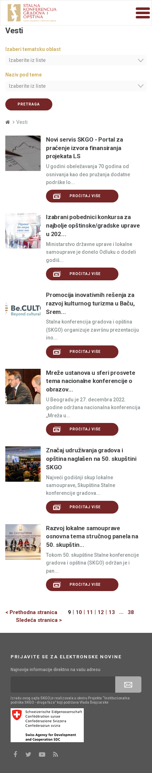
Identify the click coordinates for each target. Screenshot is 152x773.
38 (131, 612)
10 (79, 612)
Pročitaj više (85, 196)
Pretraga (29, 104)
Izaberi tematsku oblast (33, 49)
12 (101, 612)
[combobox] (76, 60)
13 (112, 612)
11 (90, 612)
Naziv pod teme (23, 75)
